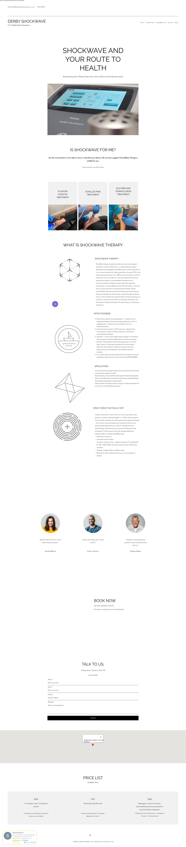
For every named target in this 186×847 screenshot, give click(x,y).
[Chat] (55, 304)
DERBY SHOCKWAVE (27, 21)
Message (51, 702)
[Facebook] (90, 835)
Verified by (30, 842)
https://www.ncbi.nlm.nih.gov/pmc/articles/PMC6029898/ (119, 357)
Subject (50, 694)
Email (50, 687)
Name (50, 679)
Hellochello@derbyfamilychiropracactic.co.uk (21, 7)
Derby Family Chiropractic (21, 25)
